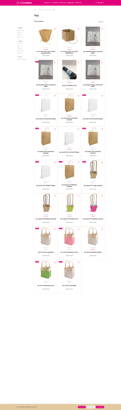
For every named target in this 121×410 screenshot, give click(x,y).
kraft (21, 53)
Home (35, 9)
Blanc (21, 44)
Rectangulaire (23, 59)
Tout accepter (100, 407)
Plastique (22, 30)
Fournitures (41, 9)
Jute (21, 33)
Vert (21, 46)
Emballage (48, 9)
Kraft (21, 35)
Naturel (22, 51)
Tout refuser (82, 407)
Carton (21, 37)
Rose (21, 48)
